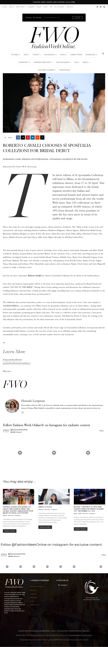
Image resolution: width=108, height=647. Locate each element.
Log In (69, 7)
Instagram (63, 585)
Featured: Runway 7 (47, 70)
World (41, 509)
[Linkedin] (32, 137)
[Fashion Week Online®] (54, 38)
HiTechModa (64, 70)
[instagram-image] (20, 453)
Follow (101, 431)
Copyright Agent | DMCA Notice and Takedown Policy (34, 630)
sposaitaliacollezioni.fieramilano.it (16, 363)
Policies (53, 630)
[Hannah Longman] (12, 406)
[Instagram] (100, 6)
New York (20, 7)
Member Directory (42, 62)
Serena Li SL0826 (45, 507)
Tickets (36, 55)
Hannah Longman (33, 401)
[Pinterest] (28, 137)
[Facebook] (97, 6)
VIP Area (14, 55)
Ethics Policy (86, 630)
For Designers (62, 62)
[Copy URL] (42, 137)
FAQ (76, 62)
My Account (59, 7)
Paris (45, 7)
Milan (39, 7)
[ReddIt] (37, 137)
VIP (51, 7)
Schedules (90, 55)
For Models (49, 55)
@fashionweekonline (19, 429)
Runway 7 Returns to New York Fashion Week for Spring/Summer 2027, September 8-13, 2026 (89, 509)
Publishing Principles (75, 630)
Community (24, 62)
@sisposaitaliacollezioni (12, 359)
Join (10, 7)
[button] (103, 54)
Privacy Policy (87, 635)
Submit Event (76, 55)
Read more (9, 531)
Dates (62, 55)
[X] (104, 6)
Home (4, 7)
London (31, 7)
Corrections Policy (62, 630)
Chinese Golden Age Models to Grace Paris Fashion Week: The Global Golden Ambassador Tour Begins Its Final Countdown (18, 510)
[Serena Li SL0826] (54, 496)
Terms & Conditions (75, 635)
